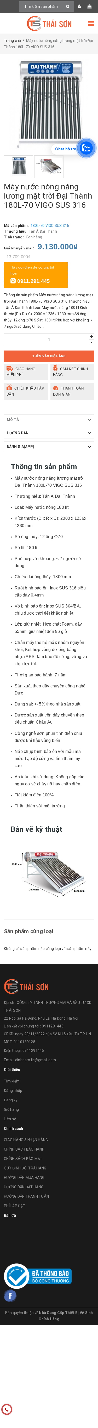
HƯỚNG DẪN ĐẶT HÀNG (24, 1187)
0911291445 (33, 1050)
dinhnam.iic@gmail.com (35, 1060)
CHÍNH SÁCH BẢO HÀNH (24, 1149)
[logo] (26, 986)
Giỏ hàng (11, 1109)
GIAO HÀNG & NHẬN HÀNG (26, 1140)
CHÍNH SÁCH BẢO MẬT (23, 1159)
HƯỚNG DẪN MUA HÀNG (24, 1177)
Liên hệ (10, 1119)
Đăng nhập (13, 1090)
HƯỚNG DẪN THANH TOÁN (26, 1196)
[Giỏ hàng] (89, 6)
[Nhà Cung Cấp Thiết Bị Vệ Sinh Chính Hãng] (49, 23)
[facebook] (10, 1295)
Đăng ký (11, 1100)
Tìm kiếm (12, 1081)
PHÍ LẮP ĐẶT (14, 1206)
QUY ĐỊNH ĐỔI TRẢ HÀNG (25, 1168)
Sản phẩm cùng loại (28, 931)
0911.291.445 (33, 281)
